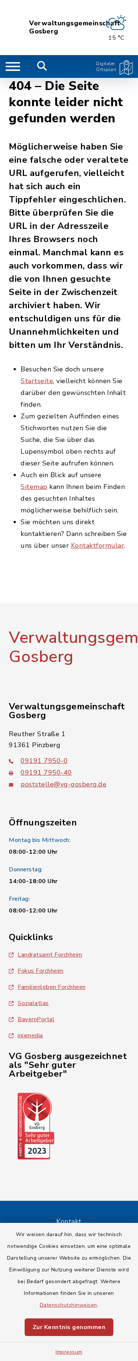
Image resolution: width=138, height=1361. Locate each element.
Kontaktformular (97, 545)
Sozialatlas (33, 1003)
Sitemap (34, 486)
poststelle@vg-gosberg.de (63, 784)
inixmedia (30, 1035)
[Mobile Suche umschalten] (42, 66)
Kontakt (69, 1221)
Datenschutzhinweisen (68, 1304)
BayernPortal (36, 1019)
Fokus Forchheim (41, 971)
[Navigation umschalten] (13, 66)
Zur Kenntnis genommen (69, 1327)
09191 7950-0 (44, 760)
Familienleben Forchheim (52, 987)
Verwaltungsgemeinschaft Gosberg (74, 27)
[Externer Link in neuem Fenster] (36, 1125)
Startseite (37, 381)
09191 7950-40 (46, 772)
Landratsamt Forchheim (50, 955)
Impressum (69, 1352)
